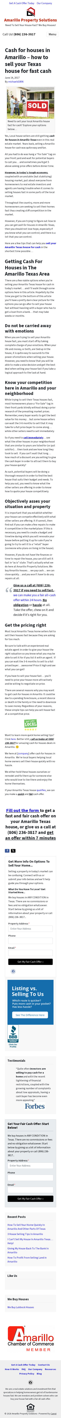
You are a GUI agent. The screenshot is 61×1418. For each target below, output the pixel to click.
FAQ (24, 1369)
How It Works (12, 1369)
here (13, 739)
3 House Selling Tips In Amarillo (25, 1234)
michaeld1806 (16, 82)
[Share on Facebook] (7, 851)
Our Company (44, 3)
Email (12, 948)
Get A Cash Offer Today (21, 3)
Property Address (19, 923)
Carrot (53, 1413)
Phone (12, 936)
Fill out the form (22, 810)
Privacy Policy (26, 1373)
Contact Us (44, 1364)
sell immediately (33, 437)
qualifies (41, 790)
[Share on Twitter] (13, 851)
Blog (39, 1373)
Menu (52, 34)
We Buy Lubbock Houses (20, 1307)
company (23, 753)
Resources (50, 1369)
